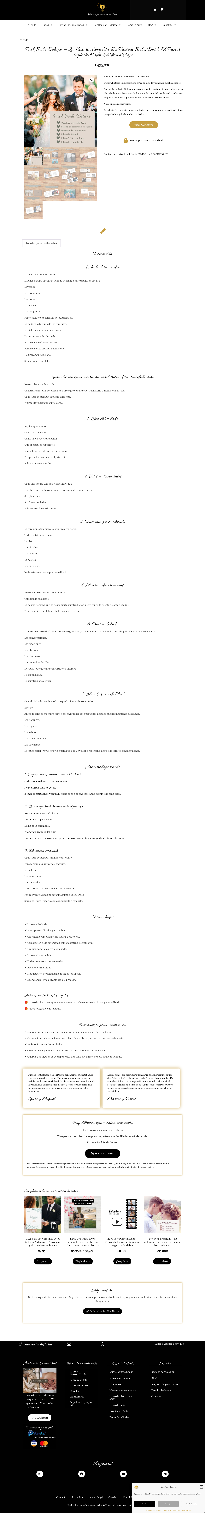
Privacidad (78, 1497)
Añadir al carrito (144, 124)
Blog (150, 24)
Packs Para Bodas (119, 1417)
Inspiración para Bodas (164, 1384)
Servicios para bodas (121, 1371)
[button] (201, 1487)
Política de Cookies (153, 1510)
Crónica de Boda (118, 1411)
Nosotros (167, 24)
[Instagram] (39, 1474)
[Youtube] (123, 1474)
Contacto (156, 1396)
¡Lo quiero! (43, 1261)
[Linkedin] (165, 1474)
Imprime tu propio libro (81, 1404)
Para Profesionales (162, 1390)
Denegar (168, 1504)
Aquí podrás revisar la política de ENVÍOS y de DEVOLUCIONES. (136, 154)
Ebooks (74, 1391)
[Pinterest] (81, 1474)
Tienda (32, 24)
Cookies (112, 1497)
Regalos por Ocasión (105, 24)
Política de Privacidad (171, 1510)
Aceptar (144, 1504)
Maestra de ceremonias (122, 1390)
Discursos (115, 1384)
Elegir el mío (82, 1261)
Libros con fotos (79, 1379)
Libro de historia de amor (120, 1397)
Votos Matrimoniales (121, 1378)
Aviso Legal (186, 1510)
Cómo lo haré (134, 24)
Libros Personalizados (71, 24)
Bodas (45, 24)
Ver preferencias (191, 1504)
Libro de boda (117, 1405)
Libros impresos (79, 1385)
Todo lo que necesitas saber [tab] (41, 243)
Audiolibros (77, 1396)
